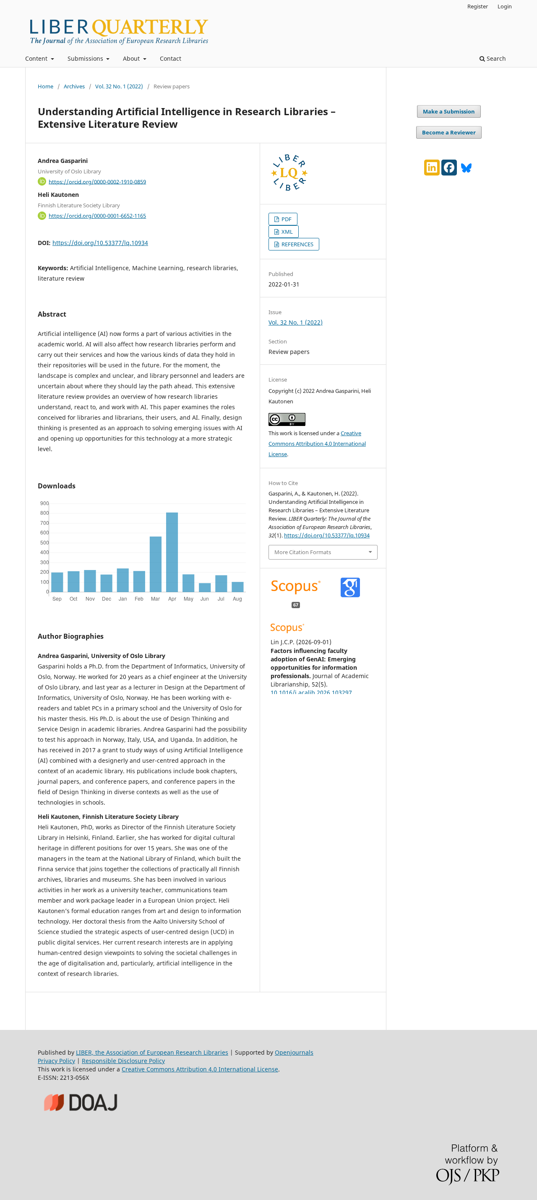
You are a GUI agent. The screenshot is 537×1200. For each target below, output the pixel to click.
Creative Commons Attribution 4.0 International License (317, 443)
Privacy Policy (56, 1061)
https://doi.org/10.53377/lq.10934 (100, 243)
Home (45, 86)
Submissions (86, 58)
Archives (74, 86)
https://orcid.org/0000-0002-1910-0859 (97, 181)
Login (505, 6)
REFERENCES (296, 244)
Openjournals (294, 1052)
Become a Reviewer (449, 132)
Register (477, 6)
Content (37, 58)
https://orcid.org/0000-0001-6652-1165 (97, 215)
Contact (170, 58)
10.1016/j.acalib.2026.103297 (311, 693)
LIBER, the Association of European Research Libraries (152, 1052)
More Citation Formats (302, 552)
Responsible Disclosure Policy (123, 1061)
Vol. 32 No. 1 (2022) (119, 86)
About (132, 58)
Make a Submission (449, 111)
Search (495, 58)
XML (286, 231)
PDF (286, 219)
